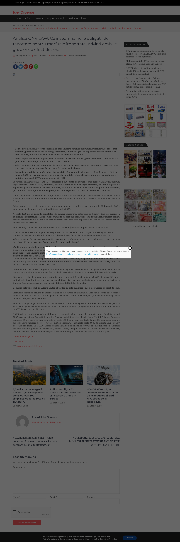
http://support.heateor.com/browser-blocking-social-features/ (72, 254)
